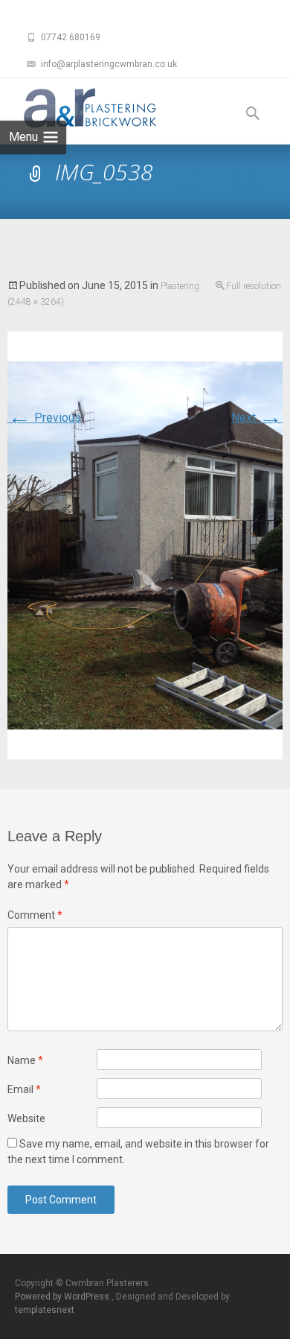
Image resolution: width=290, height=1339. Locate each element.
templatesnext (44, 1310)
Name (25, 1060)
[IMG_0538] (145, 544)
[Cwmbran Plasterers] (78, 108)
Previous (44, 418)
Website (26, 1118)
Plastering (180, 286)
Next (257, 418)
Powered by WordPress (63, 1296)
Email (24, 1089)
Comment (34, 915)
